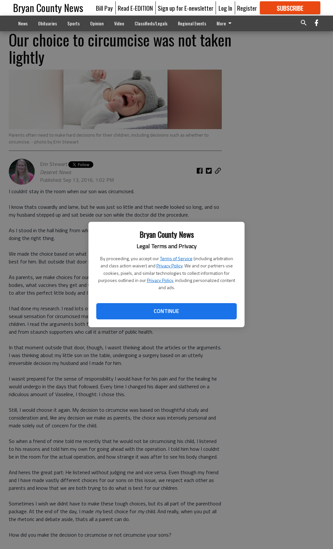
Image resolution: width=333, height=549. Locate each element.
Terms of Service (176, 258)
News (23, 23)
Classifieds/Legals (151, 23)
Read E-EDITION (135, 8)
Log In (225, 8)
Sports (73, 23)
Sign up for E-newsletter (185, 8)
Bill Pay (104, 8)
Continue (166, 311)
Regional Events (192, 23)
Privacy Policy (169, 265)
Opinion (97, 23)
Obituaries (47, 23)
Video (119, 23)
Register (247, 8)
